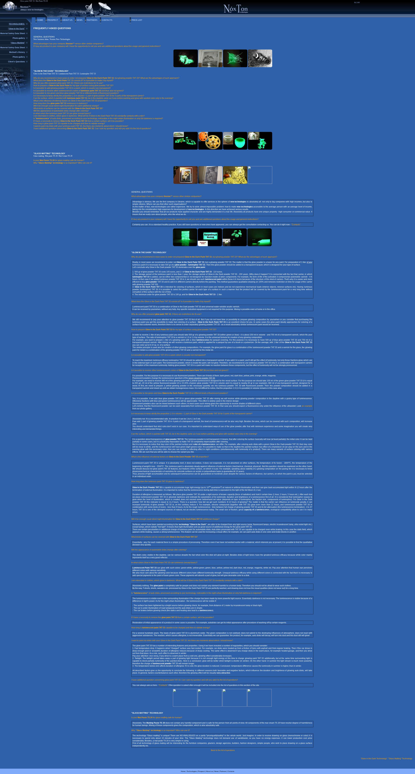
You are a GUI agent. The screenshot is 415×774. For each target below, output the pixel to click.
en (358, 2)
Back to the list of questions (223, 750)
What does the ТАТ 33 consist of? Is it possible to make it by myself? (73, 80)
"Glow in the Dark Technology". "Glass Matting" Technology (386, 758)
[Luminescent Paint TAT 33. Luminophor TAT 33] (185, 149)
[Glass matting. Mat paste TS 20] (210, 66)
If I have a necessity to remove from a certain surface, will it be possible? (78, 121)
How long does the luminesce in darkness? (60, 103)
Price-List (136, 20)
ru (355, 2)
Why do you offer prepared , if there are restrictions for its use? (68, 83)
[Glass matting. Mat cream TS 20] (260, 66)
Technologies (192, 771)
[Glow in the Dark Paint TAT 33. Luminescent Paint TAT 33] (185, 66)
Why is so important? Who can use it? (62, 163)
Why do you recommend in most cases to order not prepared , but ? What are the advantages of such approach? (106, 78)
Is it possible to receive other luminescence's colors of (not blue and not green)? (78, 91)
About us (67, 20)
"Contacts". (296, 224)
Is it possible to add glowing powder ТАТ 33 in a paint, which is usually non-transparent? (72, 88)
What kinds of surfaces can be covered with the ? (68, 108)
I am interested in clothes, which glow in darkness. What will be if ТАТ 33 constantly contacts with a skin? (89, 116)
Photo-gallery (19, 38)
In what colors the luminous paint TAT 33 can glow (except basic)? (62, 113)
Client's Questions (16, 62)
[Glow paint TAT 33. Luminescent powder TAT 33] (185, 706)
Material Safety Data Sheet (12, 33)
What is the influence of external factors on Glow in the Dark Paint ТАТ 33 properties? (70, 101)
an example (307, 406)
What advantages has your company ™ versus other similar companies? (68, 44)
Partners (92, 20)
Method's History (17, 52)
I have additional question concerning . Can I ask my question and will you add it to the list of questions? (92, 128)
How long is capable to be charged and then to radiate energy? (69, 123)
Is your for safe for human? (58, 160)
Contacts (107, 20)
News (80, 20)
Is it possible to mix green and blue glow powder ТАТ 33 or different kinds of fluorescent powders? (76, 93)
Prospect (52, 20)
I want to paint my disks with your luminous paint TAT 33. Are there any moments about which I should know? (80, 126)
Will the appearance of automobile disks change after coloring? (61, 111)
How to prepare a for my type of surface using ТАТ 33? (73, 85)
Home (40, 20)
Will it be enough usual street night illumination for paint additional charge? (66, 106)
